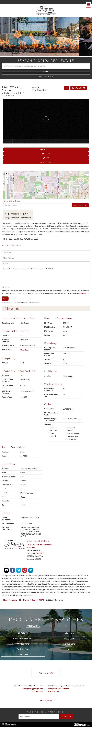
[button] (46, 71)
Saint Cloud (69, 638)
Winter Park (23, 643)
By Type (48, 626)
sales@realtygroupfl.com (32, 688)
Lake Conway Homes (23, 638)
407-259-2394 (53, 691)
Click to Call (46, 162)
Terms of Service (33, 302)
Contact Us (46, 672)
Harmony (69, 649)
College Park (23, 649)
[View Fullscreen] (6, 182)
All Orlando (23, 633)
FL (20, 600)
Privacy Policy (81, 293)
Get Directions (80, 205)
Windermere (69, 643)
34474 (41, 600)
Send (5, 298)
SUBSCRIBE (66, 716)
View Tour (24, 350)
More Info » (31, 547)
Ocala (34, 600)
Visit (47, 158)
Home (5, 600)
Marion (26, 600)
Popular (61, 626)
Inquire (47, 153)
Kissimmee (23, 654)
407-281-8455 (38, 553)
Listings (14, 600)
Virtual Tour (47, 149)
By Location (33, 626)
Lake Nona (69, 633)
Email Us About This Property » (40, 545)
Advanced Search (46, 76)
